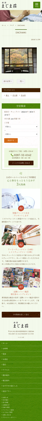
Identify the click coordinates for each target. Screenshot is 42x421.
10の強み (5, 400)
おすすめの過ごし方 (10, 386)
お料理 (5, 348)
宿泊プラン (7, 391)
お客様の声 (6, 405)
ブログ (12, 25)
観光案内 (6, 380)
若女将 (23, 95)
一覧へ (21, 81)
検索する (11, 140)
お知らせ (5, 397)
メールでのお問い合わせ (21, 163)
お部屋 (5, 359)
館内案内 (6, 375)
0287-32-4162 (22, 155)
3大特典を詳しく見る (21, 314)
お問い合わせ (7, 415)
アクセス (6, 370)
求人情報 (5, 402)
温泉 (4, 354)
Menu (36, 6)
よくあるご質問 (7, 412)
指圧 (4, 364)
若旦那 (14, 95)
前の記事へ (8, 81)
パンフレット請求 (8, 410)
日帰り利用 (6, 407)
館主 (7, 95)
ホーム (4, 25)
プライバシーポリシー (10, 417)
